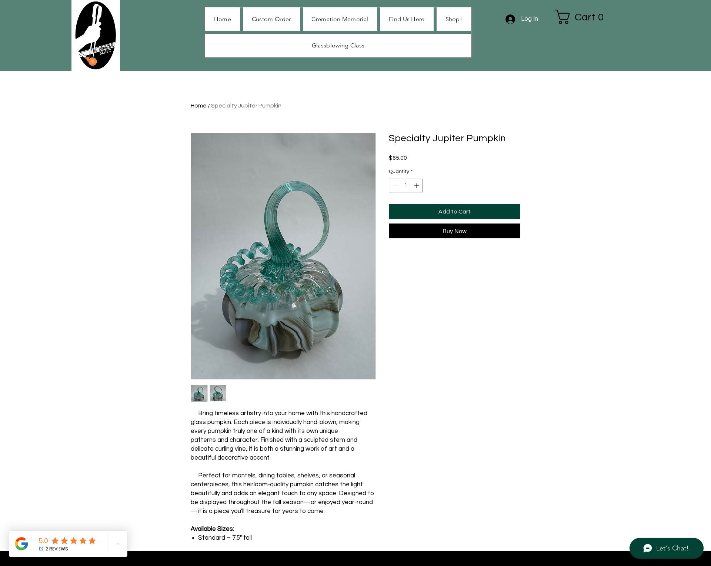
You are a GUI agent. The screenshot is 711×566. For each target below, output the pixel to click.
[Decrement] (394, 185)
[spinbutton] (406, 185)
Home (199, 106)
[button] (454, 19)
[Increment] (417, 185)
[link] (583, 17)
